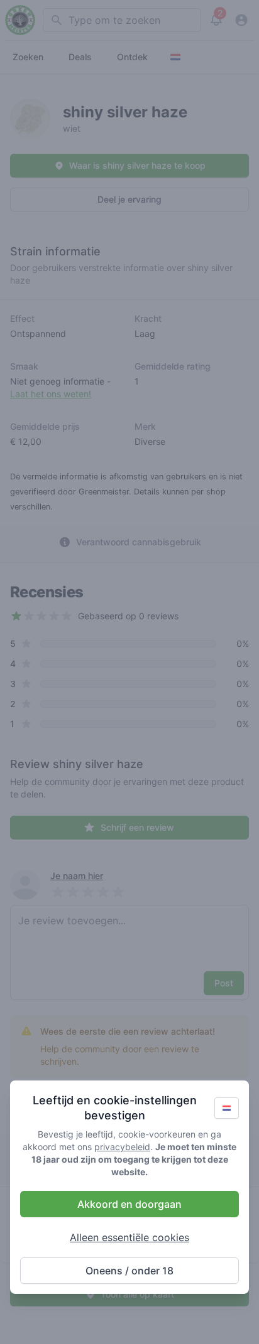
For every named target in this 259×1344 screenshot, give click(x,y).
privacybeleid (122, 1146)
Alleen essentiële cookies (129, 1237)
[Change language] (226, 1108)
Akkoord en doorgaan (129, 1204)
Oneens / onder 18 (129, 1270)
